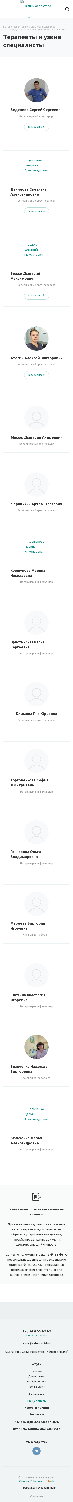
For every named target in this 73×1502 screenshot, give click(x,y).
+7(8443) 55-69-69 (37, 1331)
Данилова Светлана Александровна (28, 191)
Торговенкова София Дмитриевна (29, 782)
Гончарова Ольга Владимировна (25, 854)
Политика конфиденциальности (36, 1428)
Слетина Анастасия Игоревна (27, 997)
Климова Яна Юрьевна (36, 713)
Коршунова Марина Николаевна (27, 572)
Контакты (36, 1414)
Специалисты (37, 1401)
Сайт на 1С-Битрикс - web (36, 1481)
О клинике (36, 1496)
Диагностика (36, 1376)
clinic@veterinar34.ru (36, 1343)
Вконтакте (36, 1451)
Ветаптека (36, 1394)
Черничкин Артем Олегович (36, 504)
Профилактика (36, 1381)
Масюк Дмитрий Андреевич (36, 437)
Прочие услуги (36, 1386)
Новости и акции (36, 1407)
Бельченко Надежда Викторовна (28, 1068)
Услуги (36, 1364)
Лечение (36, 1371)
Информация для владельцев (36, 1422)
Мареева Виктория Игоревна (27, 925)
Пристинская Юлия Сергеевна (27, 644)
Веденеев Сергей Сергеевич (36, 110)
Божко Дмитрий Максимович (25, 275)
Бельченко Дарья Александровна (26, 1140)
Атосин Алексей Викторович (36, 358)
